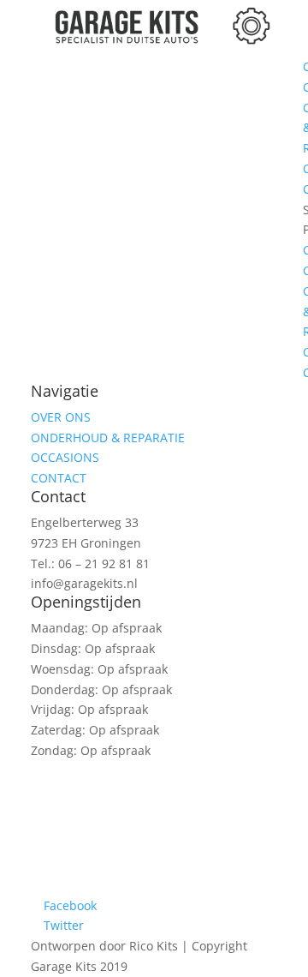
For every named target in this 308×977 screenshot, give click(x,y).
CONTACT (58, 478)
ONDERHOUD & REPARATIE (108, 437)
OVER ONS (61, 417)
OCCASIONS (65, 457)
